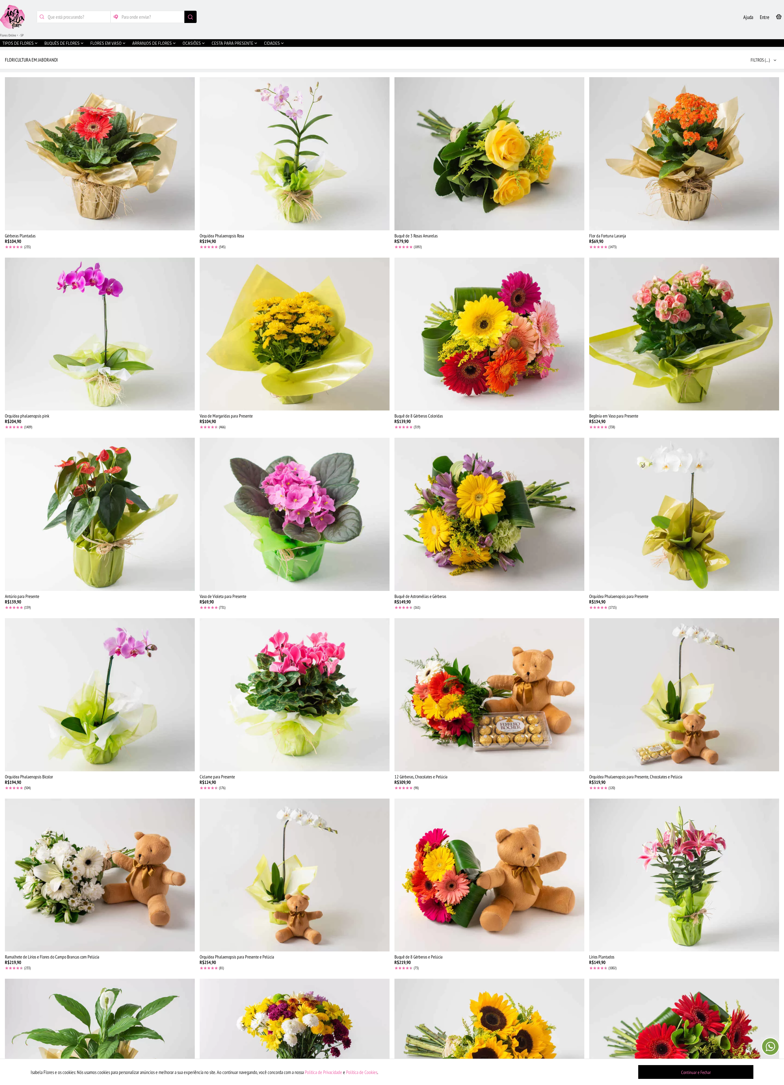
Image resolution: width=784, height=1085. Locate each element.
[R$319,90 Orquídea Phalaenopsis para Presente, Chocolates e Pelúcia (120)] (684, 694)
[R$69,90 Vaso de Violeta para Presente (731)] (295, 514)
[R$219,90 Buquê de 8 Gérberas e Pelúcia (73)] (489, 875)
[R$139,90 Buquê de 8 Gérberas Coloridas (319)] (489, 334)
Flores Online (8, 35)
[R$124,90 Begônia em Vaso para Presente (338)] (684, 334)
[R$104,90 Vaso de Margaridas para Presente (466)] (295, 334)
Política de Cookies (361, 1072)
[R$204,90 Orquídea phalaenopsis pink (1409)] (100, 334)
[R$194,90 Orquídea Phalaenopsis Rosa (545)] (295, 153)
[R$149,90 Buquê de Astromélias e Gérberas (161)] (489, 514)
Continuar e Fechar (696, 1072)
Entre (764, 17)
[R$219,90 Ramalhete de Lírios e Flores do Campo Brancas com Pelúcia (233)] (100, 875)
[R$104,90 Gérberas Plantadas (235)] (100, 153)
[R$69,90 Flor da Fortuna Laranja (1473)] (684, 153)
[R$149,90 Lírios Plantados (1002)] (684, 875)
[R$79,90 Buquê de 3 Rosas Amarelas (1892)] (489, 153)
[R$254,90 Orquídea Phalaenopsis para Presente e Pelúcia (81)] (295, 875)
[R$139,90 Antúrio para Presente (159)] (100, 514)
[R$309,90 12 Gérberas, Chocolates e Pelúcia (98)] (489, 694)
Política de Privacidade (323, 1072)
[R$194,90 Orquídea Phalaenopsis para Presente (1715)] (684, 514)
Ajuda (748, 17)
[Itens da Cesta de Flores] (778, 18)
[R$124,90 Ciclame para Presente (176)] (295, 694)
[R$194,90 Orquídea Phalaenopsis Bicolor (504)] (100, 694)
